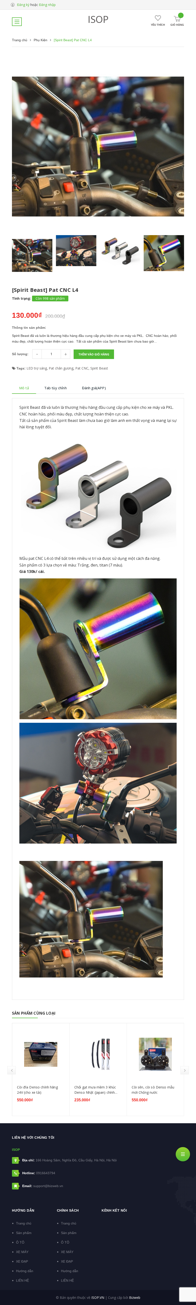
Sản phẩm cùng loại (33, 1013)
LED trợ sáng (37, 368)
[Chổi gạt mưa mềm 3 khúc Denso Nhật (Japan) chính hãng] (41, 1054)
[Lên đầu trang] (184, 1289)
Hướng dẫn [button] (23, 1210)
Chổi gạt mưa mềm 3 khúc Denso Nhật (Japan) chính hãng (38, 1090)
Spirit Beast (99, 368)
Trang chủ (23, 1223)
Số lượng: (20, 354)
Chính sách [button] (68, 1210)
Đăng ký (23, 4)
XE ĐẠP (22, 1261)
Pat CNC (81, 368)
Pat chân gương (61, 368)
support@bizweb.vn (48, 1186)
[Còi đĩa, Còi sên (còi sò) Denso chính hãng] (155, 1054)
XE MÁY (22, 1252)
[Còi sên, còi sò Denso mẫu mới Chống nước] (98, 1054)
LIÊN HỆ (22, 1280)
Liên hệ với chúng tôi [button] (33, 1137)
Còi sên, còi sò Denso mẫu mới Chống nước (95, 1090)
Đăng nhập (47, 4)
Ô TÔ (20, 1242)
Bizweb (134, 1297)
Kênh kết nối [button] (114, 1210)
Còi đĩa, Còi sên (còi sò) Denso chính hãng (150, 1090)
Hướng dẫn (24, 1271)
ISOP (98, 19)
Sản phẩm (24, 1233)
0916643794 (45, 1173)
